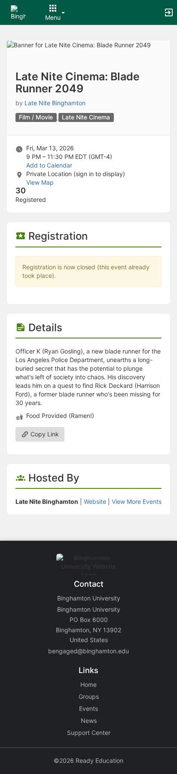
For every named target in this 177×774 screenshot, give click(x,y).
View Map (40, 182)
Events (88, 708)
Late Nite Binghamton (54, 103)
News (89, 720)
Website (95, 501)
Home (88, 684)
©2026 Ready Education (88, 760)
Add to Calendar (49, 165)
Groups (89, 696)
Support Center (88, 732)
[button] (18, 11)
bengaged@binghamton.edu (88, 651)
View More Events (137, 501)
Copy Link (44, 434)
